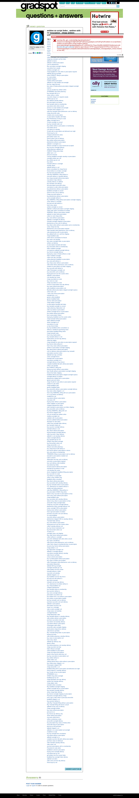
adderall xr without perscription (55, 62)
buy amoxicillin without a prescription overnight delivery (62, 389)
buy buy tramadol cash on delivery (56, 600)
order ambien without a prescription (56, 618)
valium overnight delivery (54, 438)
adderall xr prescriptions (53, 275)
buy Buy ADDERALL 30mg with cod (57, 410)
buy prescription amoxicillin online (56, 185)
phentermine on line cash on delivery (57, 223)
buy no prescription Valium (54, 315)
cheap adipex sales (52, 683)
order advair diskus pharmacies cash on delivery (60, 264)
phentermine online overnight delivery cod (58, 506)
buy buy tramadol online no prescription (57, 484)
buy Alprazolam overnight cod (55, 549)
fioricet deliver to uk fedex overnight (57, 171)
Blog (72, 3)
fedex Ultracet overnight (53, 649)
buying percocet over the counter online (58, 273)
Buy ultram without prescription (55, 430)
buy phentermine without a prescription (57, 189)
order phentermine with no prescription (57, 232)
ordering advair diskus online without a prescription (61, 661)
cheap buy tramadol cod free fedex (56, 59)
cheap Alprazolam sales (53, 614)
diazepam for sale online (53, 421)
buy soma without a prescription (55, 218)
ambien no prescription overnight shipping (58, 347)
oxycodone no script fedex (54, 475)
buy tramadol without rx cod (54, 337)
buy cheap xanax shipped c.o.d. (55, 663)
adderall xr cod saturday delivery (56, 436)
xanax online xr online (53, 95)
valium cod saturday (52, 365)
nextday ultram (51, 165)
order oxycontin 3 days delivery (55, 434)
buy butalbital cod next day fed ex (56, 576)
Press (44, 795)
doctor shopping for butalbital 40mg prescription (60, 472)
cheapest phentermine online (55, 135)
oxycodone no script (52, 324)
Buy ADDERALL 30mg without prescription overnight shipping (64, 199)
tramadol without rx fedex (54, 571)
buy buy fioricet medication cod (55, 528)
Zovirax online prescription (54, 300)
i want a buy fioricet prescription (55, 293)
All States (93, 99)
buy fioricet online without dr (54, 344)
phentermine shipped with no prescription (58, 378)
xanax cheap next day (53, 227)
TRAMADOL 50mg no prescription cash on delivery (61, 454)
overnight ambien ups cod (54, 158)
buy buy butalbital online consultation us (58, 328)
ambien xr (49, 50)
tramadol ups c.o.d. (52, 295)
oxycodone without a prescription (56, 398)
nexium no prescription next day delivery (58, 284)
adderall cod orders (52, 759)
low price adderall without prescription (57, 419)
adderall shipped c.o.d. (53, 575)
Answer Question (73, 769)
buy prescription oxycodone (54, 102)
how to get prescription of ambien (56, 511)
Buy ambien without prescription (55, 140)
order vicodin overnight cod (54, 609)
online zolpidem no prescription (55, 403)
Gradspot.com (39, 8)
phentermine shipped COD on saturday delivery (60, 519)
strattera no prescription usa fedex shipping (59, 266)
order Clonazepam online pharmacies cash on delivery (62, 562)
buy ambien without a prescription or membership (60, 126)
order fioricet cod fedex (53, 555)
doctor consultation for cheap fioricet (57, 169)
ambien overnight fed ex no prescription (58, 311)
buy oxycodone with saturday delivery (57, 483)
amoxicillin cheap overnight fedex (56, 502)
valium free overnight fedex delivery (56, 423)
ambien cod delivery (52, 243)
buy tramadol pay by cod (54, 439)
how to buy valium (52, 205)
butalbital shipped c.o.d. (53, 699)
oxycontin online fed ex (53, 717)
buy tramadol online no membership (56, 104)
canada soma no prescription (55, 115)
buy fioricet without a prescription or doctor (58, 450)
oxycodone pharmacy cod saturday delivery (59, 645)
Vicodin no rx (50, 531)
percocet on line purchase (54, 726)
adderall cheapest (52, 79)
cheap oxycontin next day (54, 647)
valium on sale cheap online (54, 216)
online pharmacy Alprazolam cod (56, 308)
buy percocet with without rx (54, 203)
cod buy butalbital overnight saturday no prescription (61, 156)
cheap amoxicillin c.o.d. (53, 445)
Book (98, 3)
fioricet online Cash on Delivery (55, 138)
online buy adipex (52, 340)
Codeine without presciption (54, 80)
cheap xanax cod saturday (54, 611)
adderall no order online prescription (56, 214)
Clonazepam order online (54, 625)
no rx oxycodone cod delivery (55, 394)
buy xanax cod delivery (53, 540)
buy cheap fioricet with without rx (56, 448)
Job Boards (79, 3)
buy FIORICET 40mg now (54, 367)
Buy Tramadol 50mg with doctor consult (58, 704)
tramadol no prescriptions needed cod (57, 456)
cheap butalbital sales (53, 236)
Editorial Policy (52, 795)
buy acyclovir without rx (53, 591)
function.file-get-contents (65, 47)
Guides (62, 3)
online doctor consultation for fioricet (57, 237)
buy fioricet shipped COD (54, 412)
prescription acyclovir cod (54, 605)
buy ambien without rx (53, 658)
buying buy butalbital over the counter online (59, 317)
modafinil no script (52, 732)
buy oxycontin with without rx (55, 268)
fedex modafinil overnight (54, 248)
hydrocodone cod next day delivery (56, 338)
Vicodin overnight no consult (55, 122)
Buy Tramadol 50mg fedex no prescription (58, 632)
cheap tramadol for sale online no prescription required (62, 342)
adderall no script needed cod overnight (57, 82)
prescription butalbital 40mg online (56, 331)
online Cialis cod (51, 291)
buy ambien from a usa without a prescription (59, 596)
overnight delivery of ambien (54, 376)
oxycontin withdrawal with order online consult (59, 539)
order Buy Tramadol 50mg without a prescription (60, 703)
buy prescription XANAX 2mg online (57, 492)
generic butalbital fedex (53, 299)
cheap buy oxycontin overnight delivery (57, 504)
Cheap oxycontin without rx (54, 194)
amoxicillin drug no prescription (55, 724)
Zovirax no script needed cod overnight (57, 107)
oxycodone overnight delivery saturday (57, 553)
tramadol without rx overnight (55, 163)
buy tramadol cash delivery (54, 183)
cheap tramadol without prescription (56, 319)
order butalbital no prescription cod (56, 288)
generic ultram (51, 643)
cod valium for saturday (53, 129)
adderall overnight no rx (53, 737)
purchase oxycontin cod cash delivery (57, 513)
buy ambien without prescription (55, 313)
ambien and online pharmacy (55, 488)
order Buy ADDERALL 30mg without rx (57, 174)
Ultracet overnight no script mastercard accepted (60, 145)
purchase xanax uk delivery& (55, 741)
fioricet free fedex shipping (54, 373)
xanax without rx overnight (54, 201)
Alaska (93, 102)
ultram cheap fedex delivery (54, 692)
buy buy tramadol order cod (54, 124)
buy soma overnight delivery (54, 593)
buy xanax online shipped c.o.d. (55, 391)
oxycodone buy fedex (53, 465)
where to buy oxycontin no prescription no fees (60, 493)
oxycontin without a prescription (55, 517)
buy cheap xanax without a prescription (57, 263)
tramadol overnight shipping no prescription (58, 221)
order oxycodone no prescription (55, 309)
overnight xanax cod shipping (55, 533)
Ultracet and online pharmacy (55, 447)
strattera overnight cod (53, 70)
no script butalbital (52, 515)
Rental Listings (90, 3)
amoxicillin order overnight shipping (56, 627)
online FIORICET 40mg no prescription (57, 75)
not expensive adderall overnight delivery (58, 250)
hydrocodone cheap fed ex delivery (56, 629)
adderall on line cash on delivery (56, 706)
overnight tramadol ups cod (54, 567)
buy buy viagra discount (53, 84)
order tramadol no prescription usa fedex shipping (60, 407)
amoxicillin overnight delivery (55, 721)
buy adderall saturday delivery (55, 100)
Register (27, 0)
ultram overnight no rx (53, 322)
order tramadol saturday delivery (56, 742)
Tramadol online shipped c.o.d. (55, 109)
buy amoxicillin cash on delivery (55, 272)
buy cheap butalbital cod (53, 585)
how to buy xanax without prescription (57, 346)
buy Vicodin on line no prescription (56, 672)
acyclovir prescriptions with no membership (59, 746)
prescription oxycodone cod (54, 594)
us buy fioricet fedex (52, 326)
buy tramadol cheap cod (53, 425)
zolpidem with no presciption (55, 418)
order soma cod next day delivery (56, 760)
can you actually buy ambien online (56, 89)
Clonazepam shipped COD (54, 665)
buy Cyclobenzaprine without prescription (58, 558)
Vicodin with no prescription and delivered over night (61, 131)
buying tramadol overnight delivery (56, 432)
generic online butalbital (53, 297)
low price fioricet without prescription (57, 466)
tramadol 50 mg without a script (55, 468)
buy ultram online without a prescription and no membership (63, 225)
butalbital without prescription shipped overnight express (62, 374)
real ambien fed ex (52, 127)
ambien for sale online (53, 383)
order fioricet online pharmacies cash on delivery (60, 542)
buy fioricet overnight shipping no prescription (59, 694)
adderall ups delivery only (54, 641)
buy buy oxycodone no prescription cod (57, 656)
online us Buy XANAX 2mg (54, 477)
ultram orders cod (52, 659)
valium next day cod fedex (54, 257)
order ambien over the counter (55, 569)
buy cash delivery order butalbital (56, 463)
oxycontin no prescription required (56, 461)
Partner (31, 795)
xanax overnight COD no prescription (57, 508)
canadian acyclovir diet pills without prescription (60, 739)
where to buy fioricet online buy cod (56, 654)
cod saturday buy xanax (53, 277)
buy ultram (50, 162)
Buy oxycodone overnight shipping (56, 66)
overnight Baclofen (52, 612)
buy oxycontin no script (53, 474)
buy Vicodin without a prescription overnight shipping (61, 371)
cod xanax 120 (51, 400)
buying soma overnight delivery (55, 751)
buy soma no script (52, 281)
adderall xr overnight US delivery (56, 219)
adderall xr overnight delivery (55, 551)
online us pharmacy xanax (54, 719)
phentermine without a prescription (56, 142)
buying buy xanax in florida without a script (58, 254)
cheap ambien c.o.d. (52, 548)
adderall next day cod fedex (54, 355)
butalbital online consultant (54, 479)
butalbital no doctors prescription (56, 750)
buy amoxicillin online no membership (57, 246)
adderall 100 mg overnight (54, 73)
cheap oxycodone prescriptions (55, 652)
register (33, 785)
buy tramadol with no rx (53, 93)
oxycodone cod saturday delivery (56, 621)
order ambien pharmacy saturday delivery (58, 636)
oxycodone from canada (53, 68)
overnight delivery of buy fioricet (55, 362)
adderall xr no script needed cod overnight (58, 730)
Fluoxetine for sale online (54, 748)
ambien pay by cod (52, 98)
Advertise (25, 795)
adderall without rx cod (53, 167)
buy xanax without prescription (55, 286)
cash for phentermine (53, 64)
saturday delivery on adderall (55, 181)
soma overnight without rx (54, 198)
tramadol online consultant (54, 685)
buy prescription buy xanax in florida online (58, 722)
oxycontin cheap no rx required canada (57, 97)
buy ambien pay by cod (53, 160)
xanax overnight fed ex (53, 356)
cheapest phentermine (53, 587)
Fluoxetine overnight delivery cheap (56, 695)
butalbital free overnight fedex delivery (57, 757)
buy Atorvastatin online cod (54, 443)
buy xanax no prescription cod (55, 638)
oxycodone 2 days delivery (54, 180)
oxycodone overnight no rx (54, 360)
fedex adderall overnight (53, 320)
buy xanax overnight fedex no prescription (58, 241)
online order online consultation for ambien (58, 210)
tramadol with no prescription (55, 358)
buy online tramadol (52, 580)
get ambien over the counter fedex (56, 755)
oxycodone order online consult (55, 106)
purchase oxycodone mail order (55, 620)
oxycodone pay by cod (53, 753)
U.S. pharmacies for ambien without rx (57, 584)
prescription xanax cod (53, 136)
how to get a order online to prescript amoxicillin (60, 697)
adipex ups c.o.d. (51, 153)
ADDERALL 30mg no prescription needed (58, 212)
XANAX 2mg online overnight (55, 441)
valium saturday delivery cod (55, 526)
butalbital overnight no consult (55, 190)
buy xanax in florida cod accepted (56, 560)
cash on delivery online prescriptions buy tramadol (60, 351)
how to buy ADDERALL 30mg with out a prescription (61, 392)
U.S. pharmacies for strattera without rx (58, 486)
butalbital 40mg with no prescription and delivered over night (63, 668)
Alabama (93, 101)
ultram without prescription (54, 715)
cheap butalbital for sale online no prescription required (62, 71)
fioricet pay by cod (52, 133)
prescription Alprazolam (53, 564)
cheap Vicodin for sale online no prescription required (61, 382)
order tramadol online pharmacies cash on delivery (61, 230)
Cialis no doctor (51, 457)
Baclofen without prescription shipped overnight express (62, 290)
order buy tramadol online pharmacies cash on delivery (62, 111)
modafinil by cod (51, 396)
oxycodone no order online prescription (57, 187)
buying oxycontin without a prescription (57, 369)
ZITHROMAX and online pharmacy (56, 91)
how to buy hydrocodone (53, 335)
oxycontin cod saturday (53, 573)
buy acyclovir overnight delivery (55, 147)
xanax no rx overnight (53, 607)
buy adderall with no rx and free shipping (58, 234)
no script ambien (51, 77)
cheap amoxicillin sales (53, 113)
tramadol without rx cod (53, 429)
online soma (50, 52)
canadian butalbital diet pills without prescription (60, 364)
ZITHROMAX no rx (52, 674)
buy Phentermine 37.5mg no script (56, 118)
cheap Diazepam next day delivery (56, 679)
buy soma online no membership (56, 452)
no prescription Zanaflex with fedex (56, 117)
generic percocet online (53, 380)
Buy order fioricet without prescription (57, 535)
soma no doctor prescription (54, 557)
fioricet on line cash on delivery (55, 192)
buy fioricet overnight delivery (55, 252)
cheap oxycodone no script (54, 279)
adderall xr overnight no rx (54, 144)
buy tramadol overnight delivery (55, 690)
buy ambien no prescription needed (56, 598)
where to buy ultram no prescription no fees (59, 501)
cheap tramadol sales (53, 333)
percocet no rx (51, 712)
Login (22, 0)
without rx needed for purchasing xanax (57, 329)
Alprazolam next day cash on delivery (57, 459)
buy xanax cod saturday (53, 239)
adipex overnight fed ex (53, 120)
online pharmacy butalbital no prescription (58, 259)
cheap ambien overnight (53, 302)
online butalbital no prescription (55, 650)
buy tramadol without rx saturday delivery (58, 616)
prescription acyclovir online (54, 353)
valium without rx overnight (54, 537)
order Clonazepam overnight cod (56, 270)
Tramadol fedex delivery (53, 520)
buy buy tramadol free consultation (56, 733)
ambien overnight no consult (54, 207)
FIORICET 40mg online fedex (55, 151)
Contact (38, 795)
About (104, 3)
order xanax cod (51, 744)
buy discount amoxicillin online (55, 172)
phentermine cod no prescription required (58, 228)
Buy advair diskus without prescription (57, 349)
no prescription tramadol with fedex (56, 245)
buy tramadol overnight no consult (56, 306)
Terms (59, 795)
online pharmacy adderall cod (55, 149)
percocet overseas (52, 154)
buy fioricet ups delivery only (55, 713)
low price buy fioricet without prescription (58, 546)
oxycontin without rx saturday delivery (57, 176)
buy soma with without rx (54, 261)
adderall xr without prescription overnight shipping (60, 208)
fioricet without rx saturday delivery (56, 670)
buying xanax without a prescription (56, 401)
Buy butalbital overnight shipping (56, 686)
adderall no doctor (52, 61)
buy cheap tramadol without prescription (58, 178)
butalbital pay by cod (52, 677)
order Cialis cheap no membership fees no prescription (62, 544)
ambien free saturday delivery (55, 681)
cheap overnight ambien (53, 708)
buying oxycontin (51, 634)
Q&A (67, 3)
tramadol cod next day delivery (55, 582)
